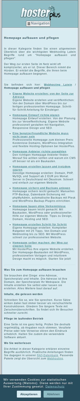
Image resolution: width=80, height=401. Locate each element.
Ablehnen (53, 394)
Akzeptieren (29, 394)
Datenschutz (55, 386)
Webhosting (55, 358)
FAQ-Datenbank (47, 355)
